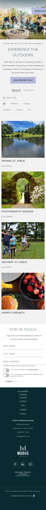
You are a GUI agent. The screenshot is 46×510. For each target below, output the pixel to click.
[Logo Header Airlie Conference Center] (23, 11)
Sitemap (23, 394)
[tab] (16, 91)
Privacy (23, 414)
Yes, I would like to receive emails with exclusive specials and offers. (26, 375)
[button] (9, 98)
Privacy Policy (33, 369)
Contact (23, 401)
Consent (23, 398)
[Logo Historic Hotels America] (23, 476)
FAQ (23, 405)
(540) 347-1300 (27, 12)
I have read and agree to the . (24, 369)
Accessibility (23, 391)
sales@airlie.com (23, 436)
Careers (23, 410)
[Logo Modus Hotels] (23, 456)
